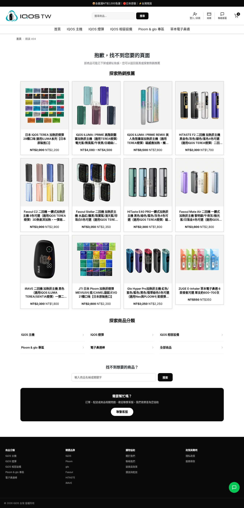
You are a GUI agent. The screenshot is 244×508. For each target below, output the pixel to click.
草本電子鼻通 (180, 29)
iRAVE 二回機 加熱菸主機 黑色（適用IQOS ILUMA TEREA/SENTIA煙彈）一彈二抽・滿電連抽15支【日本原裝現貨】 (44, 297)
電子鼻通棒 (11, 477)
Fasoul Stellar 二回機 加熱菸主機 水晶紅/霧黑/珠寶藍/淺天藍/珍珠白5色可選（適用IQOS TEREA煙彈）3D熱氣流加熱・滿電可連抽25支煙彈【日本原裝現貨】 (96, 220)
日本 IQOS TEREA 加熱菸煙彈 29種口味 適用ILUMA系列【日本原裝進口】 (44, 139)
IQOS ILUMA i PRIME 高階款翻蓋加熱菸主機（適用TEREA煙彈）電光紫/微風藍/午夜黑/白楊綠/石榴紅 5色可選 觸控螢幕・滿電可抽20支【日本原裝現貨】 (96, 143)
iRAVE (69, 482)
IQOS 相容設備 (121, 29)
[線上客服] (234, 487)
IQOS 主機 (74, 29)
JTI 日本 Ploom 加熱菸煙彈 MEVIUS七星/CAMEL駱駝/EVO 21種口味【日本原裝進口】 (96, 293)
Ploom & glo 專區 (151, 29)
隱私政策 (190, 455)
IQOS (68, 455)
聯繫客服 (122, 412)
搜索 (165, 377)
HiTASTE (70, 477)
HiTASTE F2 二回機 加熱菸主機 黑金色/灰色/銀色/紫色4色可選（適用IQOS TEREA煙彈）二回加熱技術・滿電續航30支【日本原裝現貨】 (199, 143)
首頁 (57, 29)
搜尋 (142, 15)
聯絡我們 (130, 461)
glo (67, 466)
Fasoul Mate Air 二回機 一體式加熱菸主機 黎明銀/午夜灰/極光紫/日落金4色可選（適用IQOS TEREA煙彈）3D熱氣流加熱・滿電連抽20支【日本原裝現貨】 (199, 220)
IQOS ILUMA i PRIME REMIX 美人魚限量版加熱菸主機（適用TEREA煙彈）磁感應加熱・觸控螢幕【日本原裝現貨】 (148, 141)
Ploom (69, 461)
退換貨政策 (131, 466)
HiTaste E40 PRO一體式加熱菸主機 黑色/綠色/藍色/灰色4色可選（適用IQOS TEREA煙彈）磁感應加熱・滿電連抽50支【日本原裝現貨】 (148, 220)
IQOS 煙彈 (96, 29)
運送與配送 (131, 472)
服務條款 (190, 461)
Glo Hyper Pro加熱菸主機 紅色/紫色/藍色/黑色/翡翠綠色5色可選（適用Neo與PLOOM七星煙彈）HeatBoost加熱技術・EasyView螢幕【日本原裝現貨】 (147, 297)
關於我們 (130, 455)
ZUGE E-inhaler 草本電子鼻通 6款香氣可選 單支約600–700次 (199, 290)
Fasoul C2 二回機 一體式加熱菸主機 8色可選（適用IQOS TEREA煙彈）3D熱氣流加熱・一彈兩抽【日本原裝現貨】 (44, 218)
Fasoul (69, 472)
